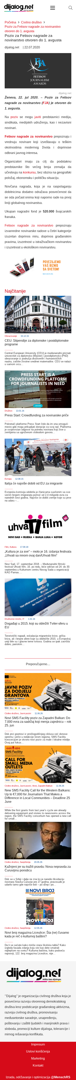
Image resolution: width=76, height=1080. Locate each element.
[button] (70, 8)
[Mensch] (38, 256)
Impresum (38, 1044)
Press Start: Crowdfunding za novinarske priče (37, 415)
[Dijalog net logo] (18, 8)
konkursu (29, 172)
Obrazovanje (11, 336)
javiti (37, 117)
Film (7, 547)
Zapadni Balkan (45, 786)
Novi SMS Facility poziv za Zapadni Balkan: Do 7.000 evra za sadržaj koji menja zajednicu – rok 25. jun (38, 721)
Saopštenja (25, 862)
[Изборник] (52, 8)
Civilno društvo (12, 713)
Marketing (38, 1058)
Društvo (8, 411)
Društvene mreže (13, 619)
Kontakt (38, 1065)
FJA (46, 103)
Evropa (8, 479)
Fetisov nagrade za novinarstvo (29, 225)
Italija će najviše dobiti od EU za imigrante (34, 483)
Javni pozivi (25, 713)
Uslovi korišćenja (38, 1051)
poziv (14, 117)
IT (23, 619)
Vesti (34, 786)
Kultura (13, 547)
